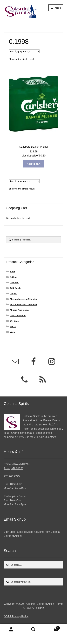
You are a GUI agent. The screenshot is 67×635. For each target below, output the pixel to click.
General (14, 282)
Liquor (13, 293)
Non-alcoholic (18, 315)
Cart (52, 627)
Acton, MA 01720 (13, 468)
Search (33, 629)
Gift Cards (15, 288)
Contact (50, 437)
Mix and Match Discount (23, 304)
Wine (12, 332)
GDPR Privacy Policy (16, 616)
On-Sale (14, 321)
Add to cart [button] (33, 163)
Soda (13, 326)
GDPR (40, 608)
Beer (12, 271)
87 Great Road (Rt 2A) (16, 464)
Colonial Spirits (31, 416)
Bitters (13, 277)
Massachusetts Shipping (24, 299)
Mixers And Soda (19, 310)
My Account (11, 629)
